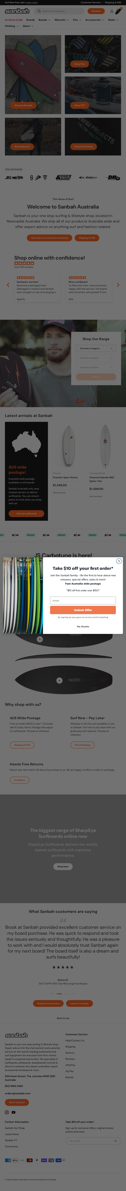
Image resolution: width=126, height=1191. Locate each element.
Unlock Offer (83, 610)
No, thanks (83, 626)
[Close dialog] (119, 561)
